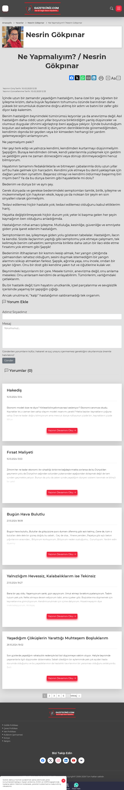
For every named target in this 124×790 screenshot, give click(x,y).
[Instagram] (58, 760)
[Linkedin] (66, 760)
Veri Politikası (10, 731)
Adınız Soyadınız (14, 312)
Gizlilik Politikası (11, 725)
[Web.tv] (81, 760)
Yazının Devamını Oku (61, 430)
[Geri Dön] (5, 8)
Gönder (8, 360)
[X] (50, 760)
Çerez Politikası (11, 728)
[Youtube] (74, 760)
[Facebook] (43, 760)
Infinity (74, 696)
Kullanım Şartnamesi (13, 735)
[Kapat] (63, 780)
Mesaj (6, 323)
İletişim (7, 741)
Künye (7, 738)
